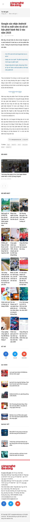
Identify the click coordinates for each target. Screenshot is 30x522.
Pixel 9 (19, 144)
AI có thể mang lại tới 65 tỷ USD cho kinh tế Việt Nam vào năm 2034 (24, 306)
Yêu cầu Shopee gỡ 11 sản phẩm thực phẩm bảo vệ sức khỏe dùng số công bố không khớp (14, 308)
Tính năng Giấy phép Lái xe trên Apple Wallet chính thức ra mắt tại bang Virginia (14, 175)
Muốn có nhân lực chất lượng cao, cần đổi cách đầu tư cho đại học (14, 276)
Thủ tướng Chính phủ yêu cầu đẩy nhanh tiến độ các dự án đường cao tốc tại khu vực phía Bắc (5, 278)
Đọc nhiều (4, 365)
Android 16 (14, 144)
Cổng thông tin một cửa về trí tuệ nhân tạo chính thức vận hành (24, 336)
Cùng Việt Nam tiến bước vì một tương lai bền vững (24, 246)
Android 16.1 (8, 147)
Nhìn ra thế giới (13, 13)
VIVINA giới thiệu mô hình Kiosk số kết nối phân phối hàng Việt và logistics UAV (5, 248)
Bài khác (4, 154)
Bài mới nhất (5, 193)
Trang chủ (3, 13)
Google (8, 144)
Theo (18, 139)
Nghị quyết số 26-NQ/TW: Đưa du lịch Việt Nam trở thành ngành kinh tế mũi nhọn (5, 219)
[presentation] (2, 186)
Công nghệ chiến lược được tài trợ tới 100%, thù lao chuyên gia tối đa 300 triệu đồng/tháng (14, 249)
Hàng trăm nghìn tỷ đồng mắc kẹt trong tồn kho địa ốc (14, 216)
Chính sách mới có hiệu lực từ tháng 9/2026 (5, 304)
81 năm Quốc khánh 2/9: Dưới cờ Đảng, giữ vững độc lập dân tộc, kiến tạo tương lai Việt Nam (24, 278)
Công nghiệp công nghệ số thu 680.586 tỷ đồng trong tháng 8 (5, 336)
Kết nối (3, 346)
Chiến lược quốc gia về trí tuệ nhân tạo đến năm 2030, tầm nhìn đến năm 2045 (14, 337)
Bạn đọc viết (5, 424)
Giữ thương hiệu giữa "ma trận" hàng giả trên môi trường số (23, 217)
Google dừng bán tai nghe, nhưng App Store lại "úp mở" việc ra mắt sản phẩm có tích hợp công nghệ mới (16, 67)
